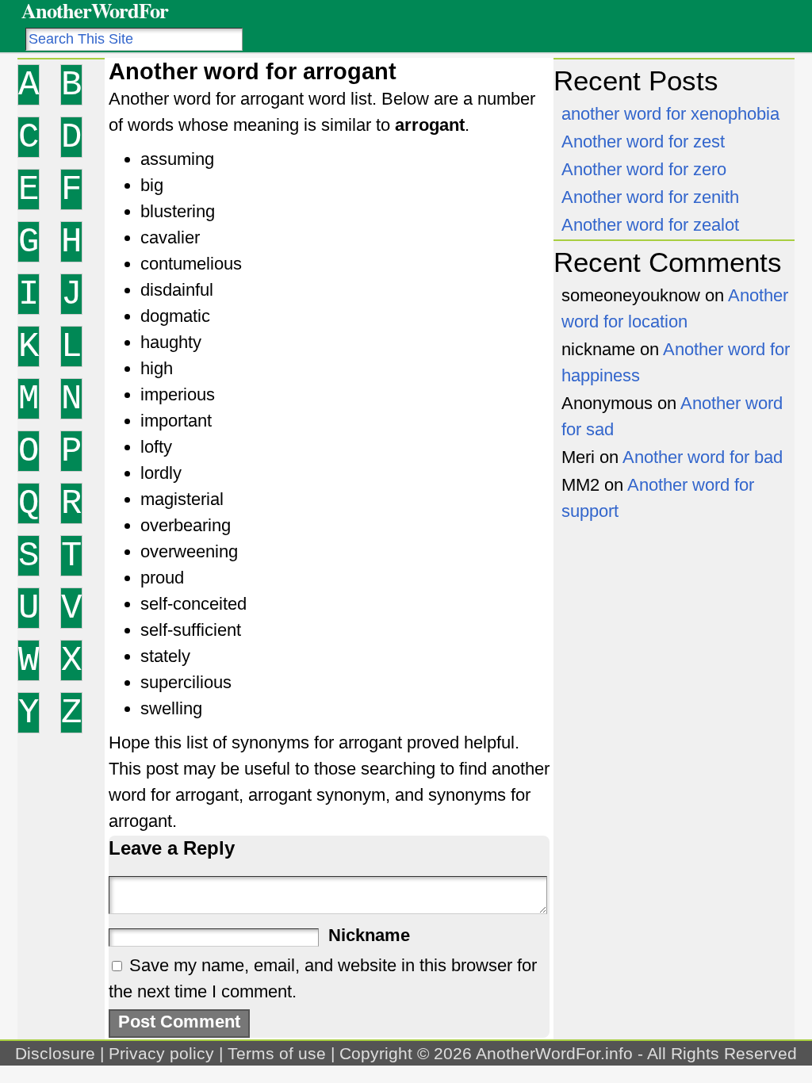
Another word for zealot (650, 225)
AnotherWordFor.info (554, 1053)
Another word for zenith (650, 197)
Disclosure (55, 1053)
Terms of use (277, 1053)
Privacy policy (161, 1053)
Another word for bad (702, 457)
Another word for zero (643, 169)
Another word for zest (643, 141)
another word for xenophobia (670, 114)
